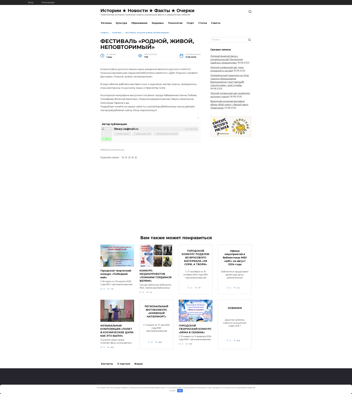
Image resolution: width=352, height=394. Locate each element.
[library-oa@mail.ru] (106, 132)
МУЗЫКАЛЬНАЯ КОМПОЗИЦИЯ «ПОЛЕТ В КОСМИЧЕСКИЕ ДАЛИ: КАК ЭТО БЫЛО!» (117, 330)
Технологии (175, 23)
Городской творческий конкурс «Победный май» (115, 274)
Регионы (106, 23)
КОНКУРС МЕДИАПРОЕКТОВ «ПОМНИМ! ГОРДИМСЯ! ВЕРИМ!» (156, 275)
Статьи (202, 23)
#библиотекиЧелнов (113, 150)
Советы (215, 23)
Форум (138, 364)
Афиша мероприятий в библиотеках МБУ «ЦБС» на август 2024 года (235, 257)
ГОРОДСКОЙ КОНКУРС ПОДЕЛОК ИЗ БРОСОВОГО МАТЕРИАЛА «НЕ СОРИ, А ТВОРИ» (195, 257)
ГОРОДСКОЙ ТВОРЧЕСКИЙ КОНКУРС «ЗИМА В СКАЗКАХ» (195, 329)
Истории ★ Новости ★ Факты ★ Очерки (147, 10)
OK (180, 390)
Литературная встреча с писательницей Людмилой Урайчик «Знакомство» (226, 59)
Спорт (190, 23)
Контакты (107, 364)
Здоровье (158, 23)
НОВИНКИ (235, 308)
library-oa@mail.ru (126, 128)
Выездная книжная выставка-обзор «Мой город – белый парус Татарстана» (229, 104)
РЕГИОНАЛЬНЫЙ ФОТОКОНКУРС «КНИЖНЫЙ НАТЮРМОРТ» (156, 311)
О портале (123, 364)
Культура (121, 23)
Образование (139, 23)
